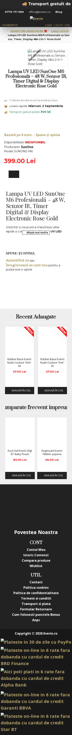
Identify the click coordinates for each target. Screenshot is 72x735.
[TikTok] (28, 514)
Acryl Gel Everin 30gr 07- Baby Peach (20, 452)
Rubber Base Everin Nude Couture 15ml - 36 (19, 362)
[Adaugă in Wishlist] (9, 351)
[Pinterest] (60, 498)
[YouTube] (44, 498)
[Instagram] (28, 498)
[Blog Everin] (44, 514)
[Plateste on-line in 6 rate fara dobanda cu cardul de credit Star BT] (36, 723)
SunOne (27, 147)
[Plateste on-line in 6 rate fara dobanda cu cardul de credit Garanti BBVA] (36, 701)
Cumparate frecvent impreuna (36, 407)
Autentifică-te (17, 260)
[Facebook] (12, 498)
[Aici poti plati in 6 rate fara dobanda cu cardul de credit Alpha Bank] (36, 678)
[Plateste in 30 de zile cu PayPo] (36, 642)
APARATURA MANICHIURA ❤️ (28, 31)
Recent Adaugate (36, 317)
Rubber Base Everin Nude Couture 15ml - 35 (52, 362)
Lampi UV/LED (60, 31)
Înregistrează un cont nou (27, 265)
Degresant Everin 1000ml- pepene (51, 452)
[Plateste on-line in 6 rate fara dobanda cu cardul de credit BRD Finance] (36, 657)
